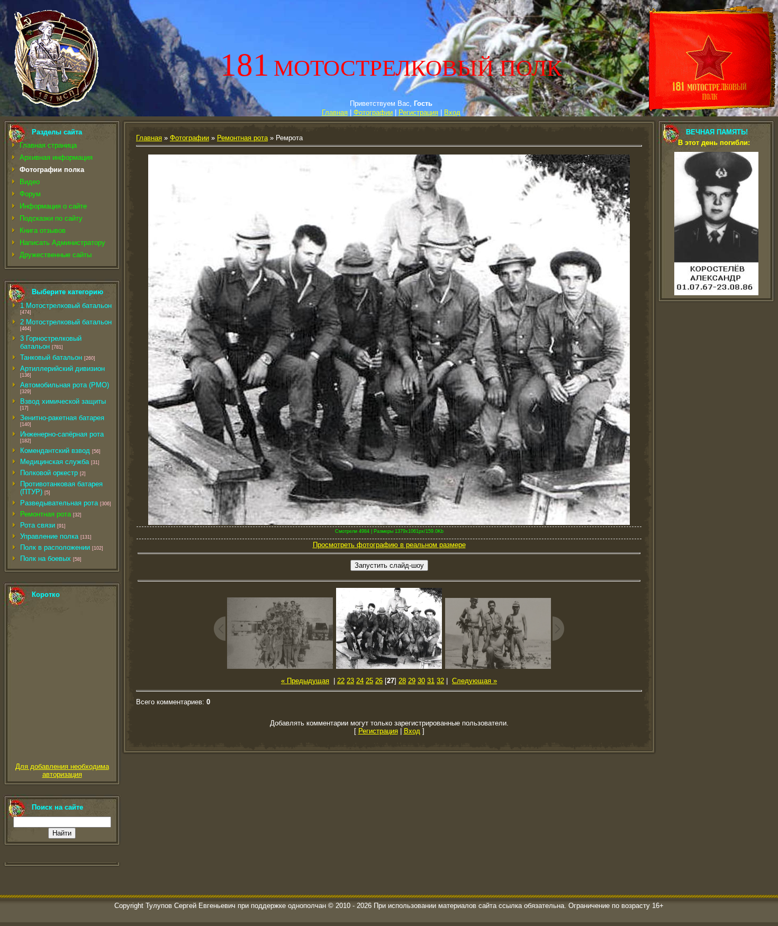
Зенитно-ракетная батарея (62, 418)
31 (431, 681)
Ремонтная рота (45, 514)
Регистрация (418, 112)
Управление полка (49, 536)
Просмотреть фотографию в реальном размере (389, 545)
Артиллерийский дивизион (62, 369)
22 (341, 681)
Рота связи (37, 525)
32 (440, 681)
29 (411, 681)
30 (421, 681)
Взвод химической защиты (63, 401)
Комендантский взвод (55, 451)
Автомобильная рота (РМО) (64, 385)
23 (350, 681)
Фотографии (373, 112)
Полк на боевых (45, 558)
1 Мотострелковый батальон (66, 306)
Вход (452, 112)
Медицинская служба (54, 462)
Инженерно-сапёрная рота (62, 434)
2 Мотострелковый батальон (66, 322)
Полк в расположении (55, 547)
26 (379, 681)
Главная (335, 112)
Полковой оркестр (49, 473)
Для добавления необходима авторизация (62, 770)
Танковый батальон (51, 357)
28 (402, 681)
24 (360, 681)
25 (369, 681)
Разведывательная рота (59, 503)
